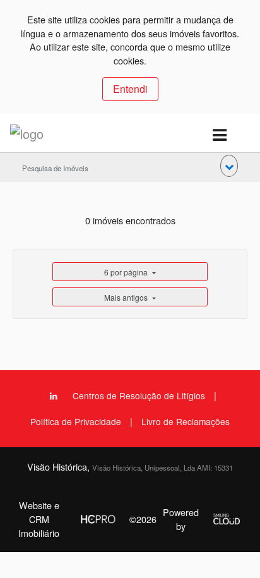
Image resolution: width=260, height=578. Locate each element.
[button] (229, 166)
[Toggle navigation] (219, 135)
